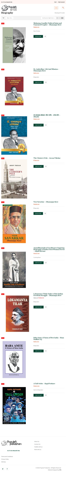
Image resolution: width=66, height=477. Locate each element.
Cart (55, 2)
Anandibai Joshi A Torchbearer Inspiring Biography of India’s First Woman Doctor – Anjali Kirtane (49, 249)
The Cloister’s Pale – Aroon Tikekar (47, 158)
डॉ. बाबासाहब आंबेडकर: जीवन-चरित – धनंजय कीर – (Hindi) (47, 116)
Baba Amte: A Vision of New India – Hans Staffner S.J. (49, 338)
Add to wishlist (45, 36)
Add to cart (38, 82)
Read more (38, 36)
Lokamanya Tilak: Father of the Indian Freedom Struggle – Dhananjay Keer (48, 294)
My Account (61, 2)
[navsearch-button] (63, 7)
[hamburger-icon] (56, 8)
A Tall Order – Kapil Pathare (44, 383)
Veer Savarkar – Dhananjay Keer (46, 202)
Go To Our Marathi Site (6, 2)
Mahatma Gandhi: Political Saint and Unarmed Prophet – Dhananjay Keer (48, 24)
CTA (60, 470)
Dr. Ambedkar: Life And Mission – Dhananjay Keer (46, 70)
